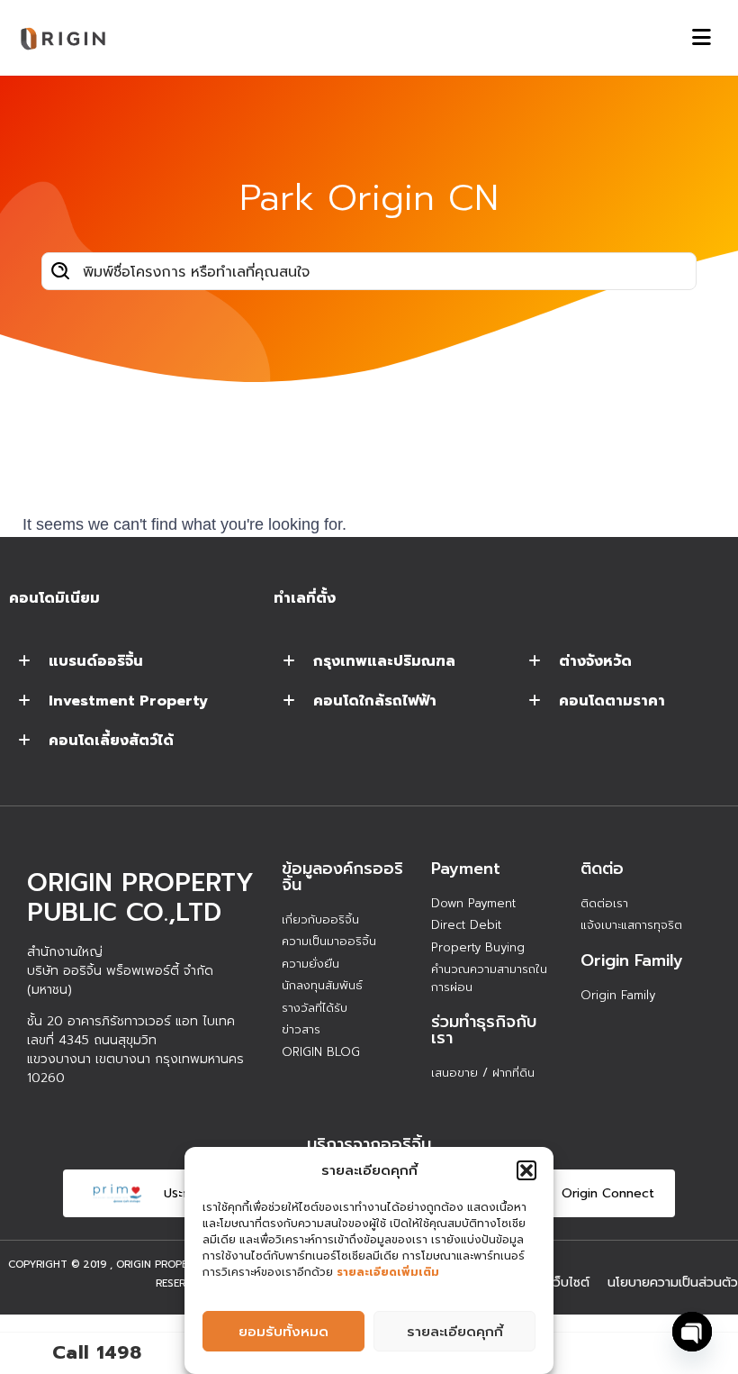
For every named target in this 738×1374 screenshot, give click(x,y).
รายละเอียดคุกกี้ (455, 1332)
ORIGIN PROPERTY (162, 1264)
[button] (527, 1170)
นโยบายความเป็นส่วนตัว (673, 1282)
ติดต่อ (602, 868)
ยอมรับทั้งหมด (283, 1332)
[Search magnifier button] (60, 271)
